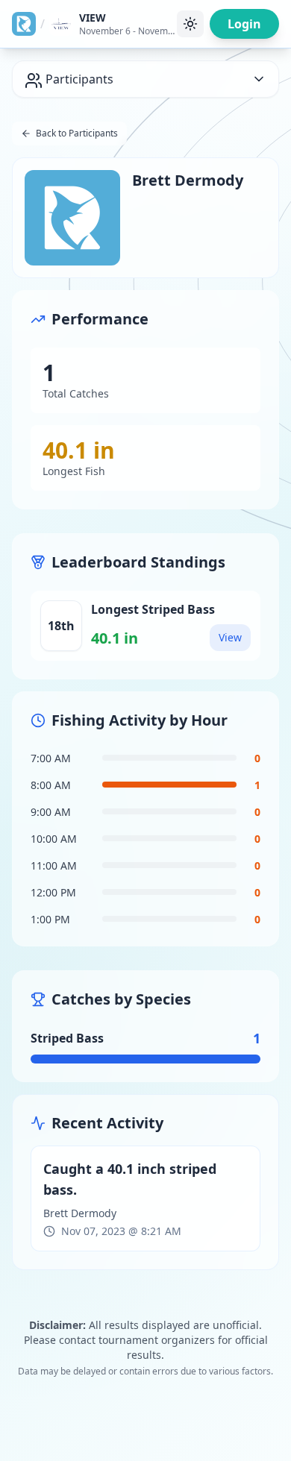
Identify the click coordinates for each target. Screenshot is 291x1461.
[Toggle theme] (190, 23)
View (230, 637)
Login (244, 24)
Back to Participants (77, 133)
